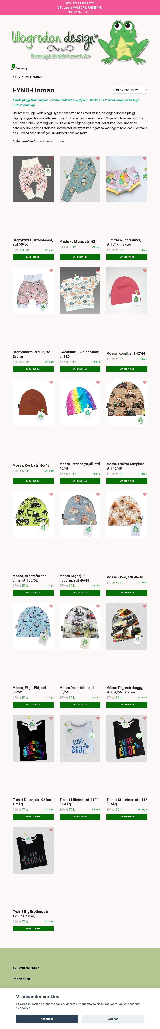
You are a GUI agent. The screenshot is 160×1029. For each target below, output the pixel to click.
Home (16, 76)
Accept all (47, 1018)
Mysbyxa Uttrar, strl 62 (77, 241)
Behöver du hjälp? (26, 968)
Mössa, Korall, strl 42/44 (125, 353)
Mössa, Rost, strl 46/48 (31, 465)
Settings (113, 1018)
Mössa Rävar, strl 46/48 (124, 577)
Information (21, 979)
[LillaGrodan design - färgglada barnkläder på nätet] (80, 43)
